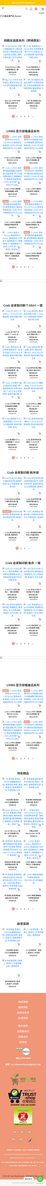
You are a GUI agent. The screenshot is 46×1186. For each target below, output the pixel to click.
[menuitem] (13, 116)
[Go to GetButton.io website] (40, 1183)
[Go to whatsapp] (40, 1179)
